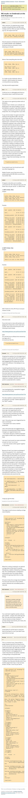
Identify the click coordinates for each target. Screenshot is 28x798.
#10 (25, 626)
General (3, 3)
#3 (25, 180)
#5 (25, 353)
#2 (25, 98)
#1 (25, 89)
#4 (25, 316)
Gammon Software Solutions (7, 1)
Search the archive (16, 9)
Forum (16, 1)
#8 (25, 507)
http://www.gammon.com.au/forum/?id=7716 (14, 394)
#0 (25, 22)
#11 (3, 639)
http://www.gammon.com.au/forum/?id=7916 (14, 331)
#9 (25, 591)
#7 (25, 405)
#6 (25, 386)
